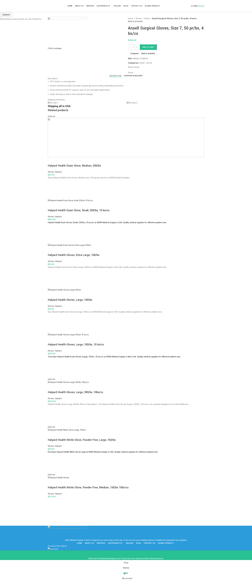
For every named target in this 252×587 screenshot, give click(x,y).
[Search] (182, 6)
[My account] (186, 6)
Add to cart (148, 47)
